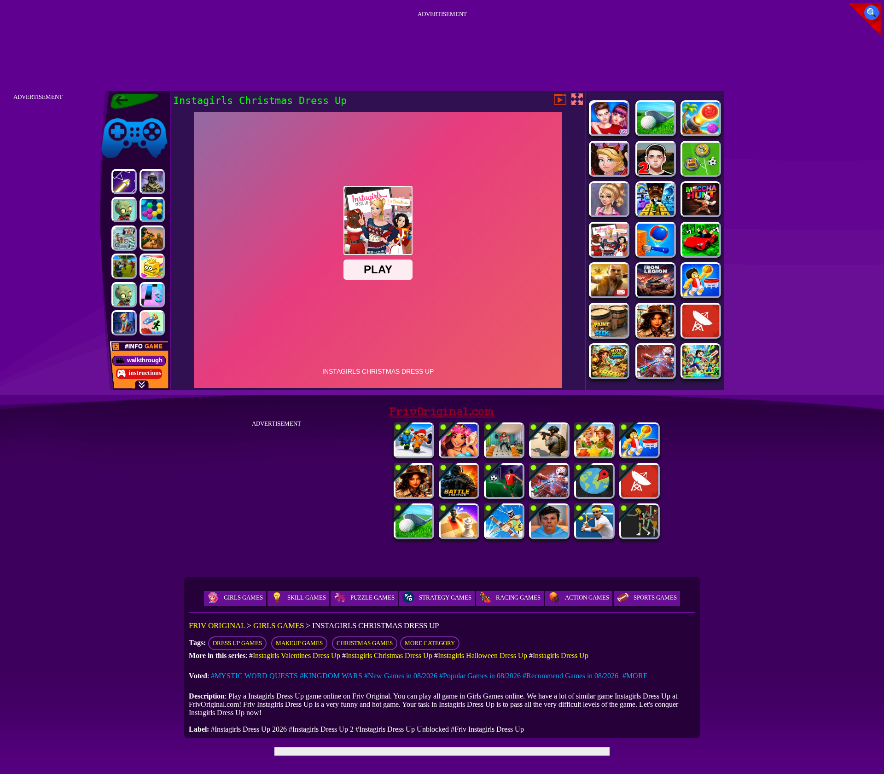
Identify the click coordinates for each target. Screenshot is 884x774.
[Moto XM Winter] (124, 238)
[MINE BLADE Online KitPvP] (700, 375)
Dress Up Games (237, 643)
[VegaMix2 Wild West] (594, 454)
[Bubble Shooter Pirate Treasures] (700, 132)
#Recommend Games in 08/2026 (570, 676)
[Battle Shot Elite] (459, 494)
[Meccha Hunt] (700, 213)
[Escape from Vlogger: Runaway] (549, 535)
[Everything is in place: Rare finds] (655, 334)
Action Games (587, 597)
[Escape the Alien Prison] (413, 454)
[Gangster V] (609, 294)
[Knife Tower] (655, 253)
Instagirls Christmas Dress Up (389, 655)
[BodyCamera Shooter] (549, 454)
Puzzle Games (372, 597)
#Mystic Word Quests (254, 676)
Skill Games (306, 597)
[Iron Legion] (655, 294)
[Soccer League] (504, 494)
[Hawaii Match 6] (459, 454)
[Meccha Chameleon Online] (655, 375)
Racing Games (518, 597)
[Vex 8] (152, 322)
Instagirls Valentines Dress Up (296, 655)
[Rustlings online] (700, 334)
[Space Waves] (124, 181)
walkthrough (145, 360)
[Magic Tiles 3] (152, 294)
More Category (430, 643)
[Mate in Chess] (459, 535)
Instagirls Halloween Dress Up (482, 655)
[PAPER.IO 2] (152, 266)
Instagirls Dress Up (560, 655)
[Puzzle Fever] (152, 209)
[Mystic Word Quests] (609, 375)
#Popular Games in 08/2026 (480, 676)
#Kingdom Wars (331, 676)
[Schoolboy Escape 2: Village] (655, 172)
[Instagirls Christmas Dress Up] (609, 253)
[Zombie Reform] (124, 266)
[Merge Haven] (124, 322)
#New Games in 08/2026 (400, 676)
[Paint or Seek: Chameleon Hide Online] (609, 334)
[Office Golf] (655, 132)
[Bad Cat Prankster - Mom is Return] (504, 454)
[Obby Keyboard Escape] (655, 213)
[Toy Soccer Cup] (700, 172)
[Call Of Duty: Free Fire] (152, 181)
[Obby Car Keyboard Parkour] (700, 253)
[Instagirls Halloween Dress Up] (609, 172)
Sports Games (655, 597)
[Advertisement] (442, 41)
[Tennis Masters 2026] (594, 535)
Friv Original (118, 116)
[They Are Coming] (639, 535)
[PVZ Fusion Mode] (124, 209)
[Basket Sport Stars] (700, 294)
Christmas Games (365, 643)
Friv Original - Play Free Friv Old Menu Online (130, 101)
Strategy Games (445, 597)
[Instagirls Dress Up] (609, 213)
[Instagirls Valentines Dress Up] (609, 132)
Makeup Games (299, 643)
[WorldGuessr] (594, 494)
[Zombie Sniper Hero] (152, 238)
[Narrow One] (504, 535)
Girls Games (243, 597)
